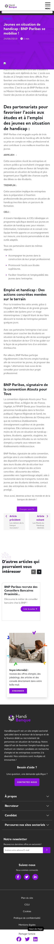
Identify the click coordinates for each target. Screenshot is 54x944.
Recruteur (12, 806)
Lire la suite (29, 609)
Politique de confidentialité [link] (27, 917)
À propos (11, 796)
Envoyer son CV (27, 509)
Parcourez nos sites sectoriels (25, 825)
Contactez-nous (27, 782)
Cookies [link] (27, 911)
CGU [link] (27, 904)
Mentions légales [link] (27, 924)
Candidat (11, 815)
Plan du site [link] (27, 897)
